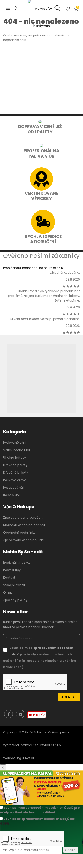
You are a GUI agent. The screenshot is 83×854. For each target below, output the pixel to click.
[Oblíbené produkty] (68, 10)
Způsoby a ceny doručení (23, 517)
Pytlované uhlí (14, 442)
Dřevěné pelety (15, 465)
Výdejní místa (14, 585)
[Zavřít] (3, 767)
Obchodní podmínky (19, 532)
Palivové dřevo (14, 480)
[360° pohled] (41, 378)
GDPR (4, 823)
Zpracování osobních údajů (25, 540)
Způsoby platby (15, 600)
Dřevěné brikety (15, 472)
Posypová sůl (13, 487)
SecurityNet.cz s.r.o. (47, 745)
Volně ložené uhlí (16, 450)
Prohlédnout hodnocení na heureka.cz (32, 268)
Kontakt (9, 577)
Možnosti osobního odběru (24, 525)
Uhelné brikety (14, 457)
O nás (8, 592)
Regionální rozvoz (17, 562)
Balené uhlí (12, 495)
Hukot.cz (28, 758)
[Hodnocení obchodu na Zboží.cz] (36, 714)
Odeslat (71, 850)
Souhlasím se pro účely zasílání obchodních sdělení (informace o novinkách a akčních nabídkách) (39, 657)
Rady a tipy (12, 570)
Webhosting (12, 758)
